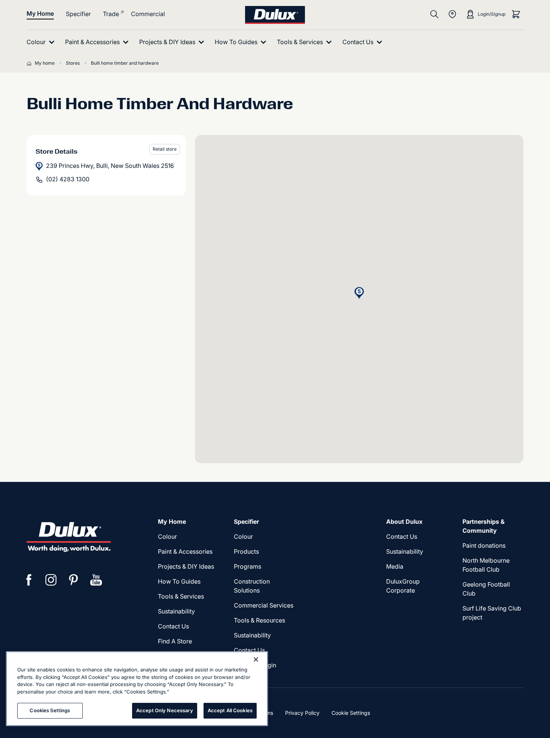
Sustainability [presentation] (176, 611)
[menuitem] (42, 42)
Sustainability (252, 635)
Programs (247, 566)
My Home (40, 13)
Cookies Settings (50, 710)
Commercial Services (263, 605)
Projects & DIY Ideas (186, 566)
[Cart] (515, 14)
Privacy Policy (302, 713)
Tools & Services (181, 596)
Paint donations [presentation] (483, 545)
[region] (137, 688)
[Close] (256, 659)
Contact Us (173, 626)
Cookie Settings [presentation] (350, 713)
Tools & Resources (259, 620)
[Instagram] (51, 580)
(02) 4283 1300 (67, 179)
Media (394, 566)
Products (246, 551)
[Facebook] (29, 580)
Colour (167, 536)
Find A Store (175, 641)
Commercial (148, 14)
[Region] (452, 14)
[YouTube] (96, 580)
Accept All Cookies (230, 710)
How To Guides (179, 581)
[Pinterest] (73, 580)
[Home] (31, 63)
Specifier (78, 14)
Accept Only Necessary (164, 710)
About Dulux (404, 521)
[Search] (434, 14)
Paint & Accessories (185, 551)
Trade (111, 14)
